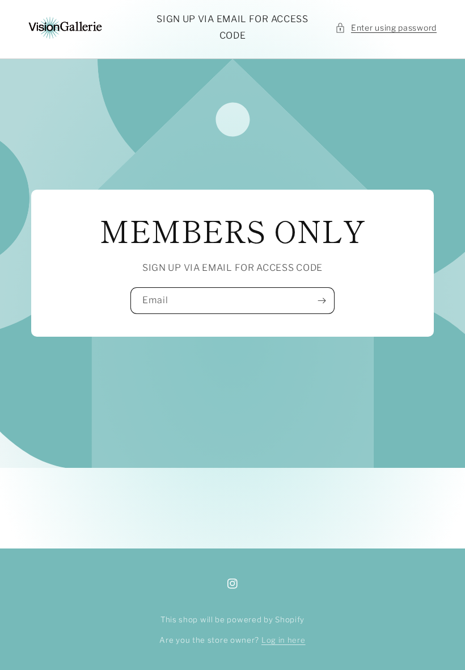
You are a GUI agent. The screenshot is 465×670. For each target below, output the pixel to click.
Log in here (283, 639)
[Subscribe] (321, 300)
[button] (386, 27)
